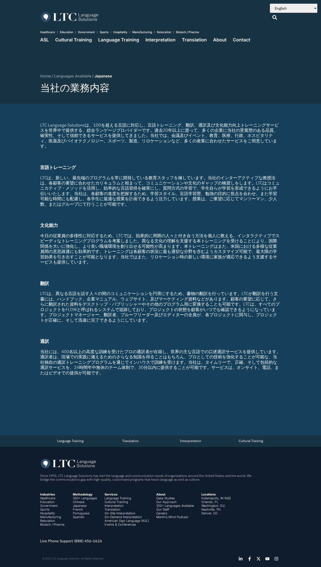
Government (86, 32)
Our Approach (166, 502)
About (220, 40)
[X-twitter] (258, 559)
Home (45, 76)
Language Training (118, 40)
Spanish (78, 517)
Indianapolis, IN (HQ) (216, 498)
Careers (161, 513)
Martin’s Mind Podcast (172, 517)
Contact (241, 40)
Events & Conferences (120, 524)
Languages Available (72, 76)
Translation (194, 40)
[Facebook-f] (249, 559)
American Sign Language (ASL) (127, 521)
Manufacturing (142, 32)
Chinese (78, 502)
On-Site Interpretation (120, 513)
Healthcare (47, 32)
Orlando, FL (209, 502)
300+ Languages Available (175, 505)
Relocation (164, 32)
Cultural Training (73, 40)
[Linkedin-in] (241, 559)
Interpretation (160, 40)
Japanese (79, 505)
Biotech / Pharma (187, 32)
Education (66, 32)
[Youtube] (267, 559)
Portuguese (81, 513)
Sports (104, 32)
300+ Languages (85, 498)
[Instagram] (276, 559)
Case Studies (165, 498)
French (78, 509)
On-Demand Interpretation (123, 517)
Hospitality (120, 32)
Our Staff (162, 509)
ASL (44, 40)
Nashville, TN (210, 509)
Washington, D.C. (213, 505)
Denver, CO (209, 513)
